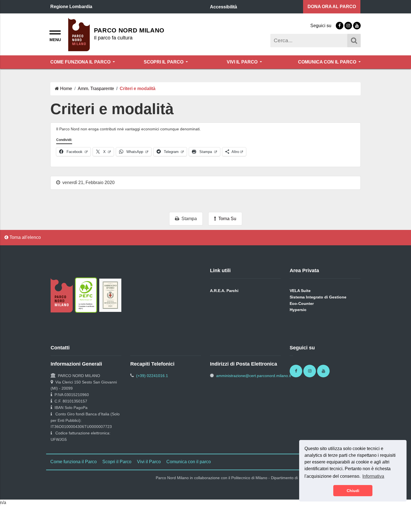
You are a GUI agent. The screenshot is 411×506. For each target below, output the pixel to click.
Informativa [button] (373, 476)
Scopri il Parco (164, 62)
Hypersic (298, 309)
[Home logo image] (79, 34)
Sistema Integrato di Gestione (318, 297)
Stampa (188, 218)
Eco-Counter (302, 303)
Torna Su (226, 218)
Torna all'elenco (24, 237)
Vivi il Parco (243, 62)
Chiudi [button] (353, 490)
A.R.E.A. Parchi (224, 290)
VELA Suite (300, 290)
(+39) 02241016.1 (152, 375)
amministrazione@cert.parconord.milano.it (253, 375)
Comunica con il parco (327, 62)
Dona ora (332, 6)
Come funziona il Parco (81, 62)
